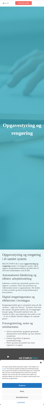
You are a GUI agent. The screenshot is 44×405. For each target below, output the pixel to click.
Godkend (22, 385)
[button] (41, 362)
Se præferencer (22, 397)
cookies (4, 368)
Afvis (22, 391)
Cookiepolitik (21, 402)
